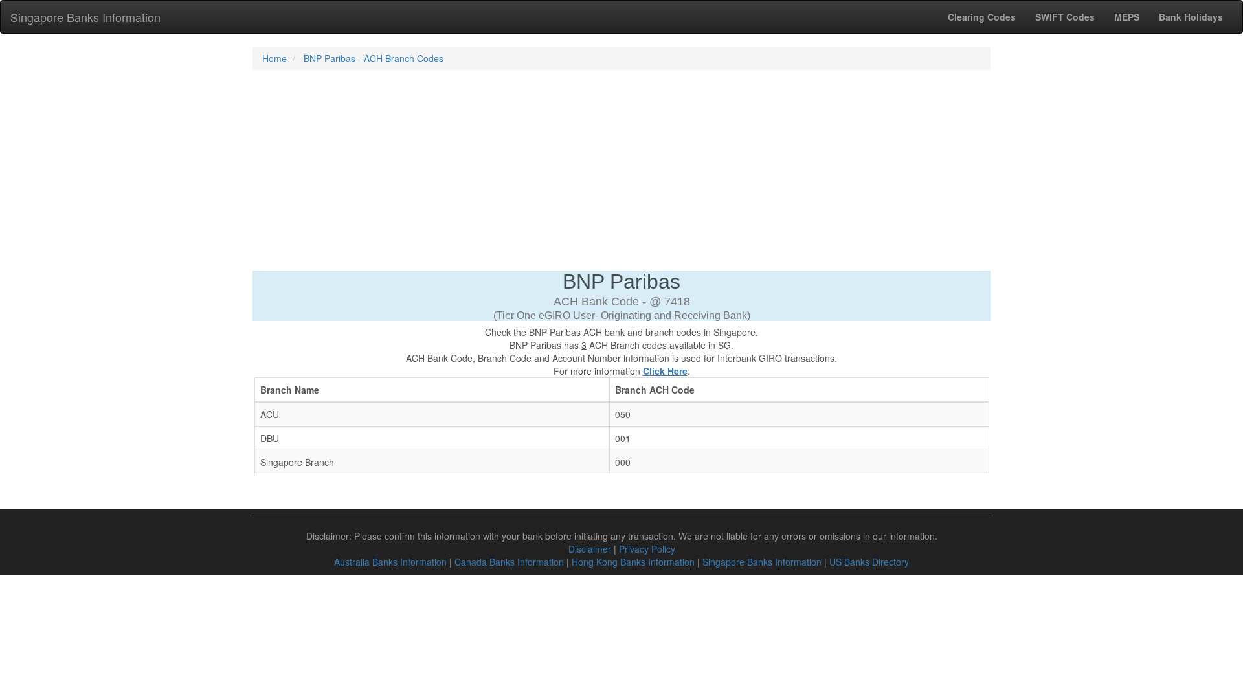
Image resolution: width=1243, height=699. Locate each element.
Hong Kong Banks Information (633, 561)
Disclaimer (589, 548)
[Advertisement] (621, 173)
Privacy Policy (647, 548)
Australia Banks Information (390, 561)
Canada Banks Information (509, 561)
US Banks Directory (869, 561)
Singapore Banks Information (85, 16)
